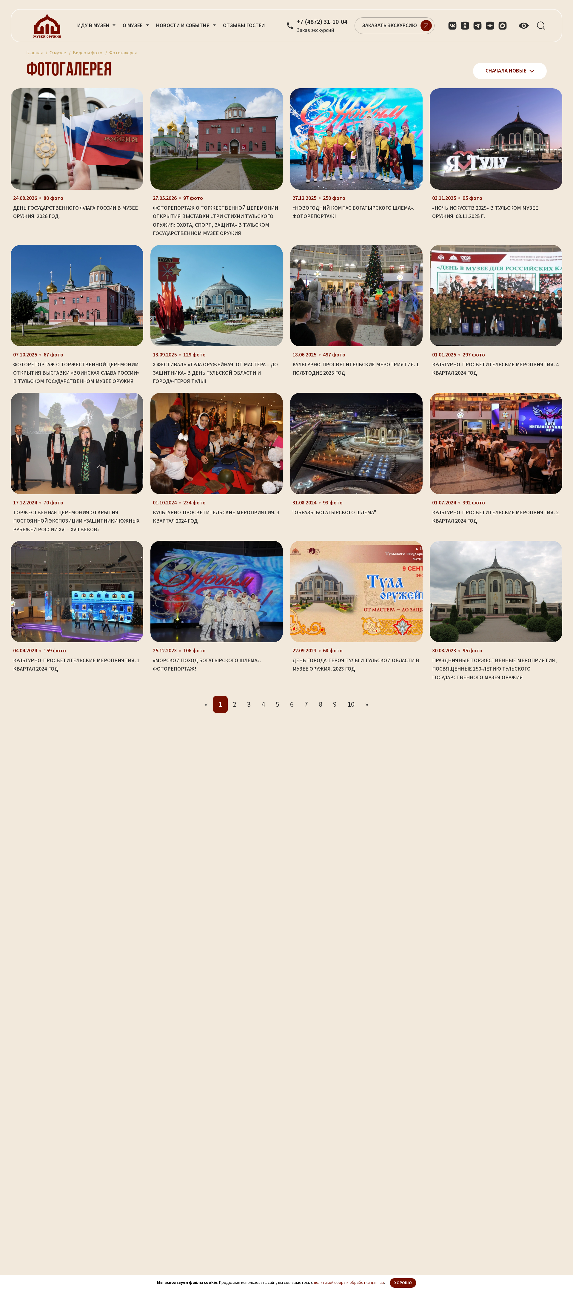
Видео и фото (87, 53)
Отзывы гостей (244, 25)
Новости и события (183, 25)
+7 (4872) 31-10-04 (322, 22)
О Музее (133, 25)
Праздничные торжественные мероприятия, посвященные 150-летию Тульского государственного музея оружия (494, 669)
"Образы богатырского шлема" (334, 512)
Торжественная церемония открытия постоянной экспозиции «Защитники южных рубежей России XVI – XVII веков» (76, 521)
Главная (34, 53)
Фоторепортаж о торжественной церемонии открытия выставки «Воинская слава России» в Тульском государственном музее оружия (76, 373)
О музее (58, 53)
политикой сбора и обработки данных (349, 1283)
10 (351, 704)
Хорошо (403, 1283)
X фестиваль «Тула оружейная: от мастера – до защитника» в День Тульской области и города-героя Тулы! (215, 373)
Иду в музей (94, 25)
